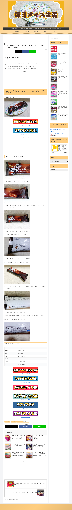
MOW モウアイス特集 (25, 417)
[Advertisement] (25, 39)
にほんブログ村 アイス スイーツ (57, 129)
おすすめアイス (8, 421)
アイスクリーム (14, 421)
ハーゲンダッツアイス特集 (25, 390)
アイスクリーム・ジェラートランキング (58, 133)
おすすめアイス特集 (25, 134)
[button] (67, 38)
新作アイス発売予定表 (25, 125)
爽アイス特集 (25, 408)
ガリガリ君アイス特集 (25, 399)
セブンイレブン (20, 421)
